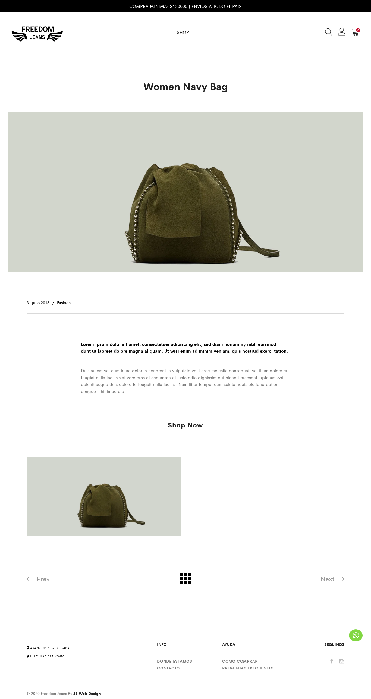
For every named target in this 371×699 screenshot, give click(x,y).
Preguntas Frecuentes (248, 668)
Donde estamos (174, 661)
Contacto (168, 668)
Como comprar (240, 661)
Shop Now (185, 425)
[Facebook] (331, 661)
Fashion (64, 302)
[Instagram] (341, 661)
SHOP (183, 32)
